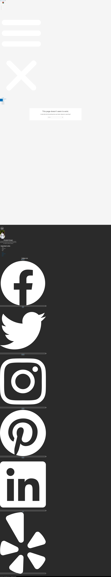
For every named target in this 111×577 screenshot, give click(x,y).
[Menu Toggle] (1, 100)
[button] (21, 54)
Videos (3, 8)
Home (3, 247)
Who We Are (4, 7)
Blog (3, 9)
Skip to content (2, 0)
